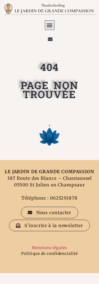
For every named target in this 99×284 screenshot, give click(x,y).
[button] (49, 25)
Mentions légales (49, 247)
